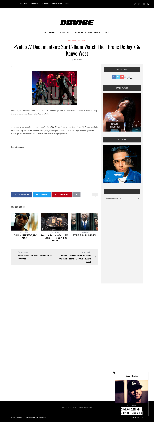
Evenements (57, 4)
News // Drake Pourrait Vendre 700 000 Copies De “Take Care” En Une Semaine (54, 238)
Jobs (74, 407)
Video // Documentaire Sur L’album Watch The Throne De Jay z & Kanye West (75, 257)
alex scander (78, 59)
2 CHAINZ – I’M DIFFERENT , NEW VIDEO (24, 236)
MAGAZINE (34, 4)
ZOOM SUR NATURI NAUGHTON (84, 235)
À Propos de (66, 407)
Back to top (135, 417)
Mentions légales (85, 407)
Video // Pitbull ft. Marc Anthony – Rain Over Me (35, 255)
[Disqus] (54, 303)
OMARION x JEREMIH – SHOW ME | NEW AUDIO (132, 411)
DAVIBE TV (45, 4)
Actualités (23, 4)
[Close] (114, 372)
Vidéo (67, 4)
